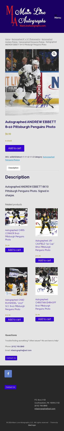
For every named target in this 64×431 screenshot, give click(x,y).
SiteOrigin (32, 425)
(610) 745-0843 (17, 346)
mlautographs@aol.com (21, 350)
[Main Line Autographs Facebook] (8, 373)
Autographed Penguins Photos (31, 42)
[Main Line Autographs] (26, 16)
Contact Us (11, 358)
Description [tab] (13, 168)
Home (7, 39)
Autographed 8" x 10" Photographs (26, 39)
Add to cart (14, 148)
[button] (54, 54)
